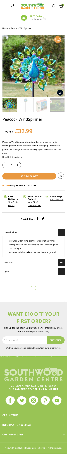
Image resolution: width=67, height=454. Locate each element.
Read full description (12, 157)
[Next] (60, 57)
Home (5, 28)
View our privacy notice (50, 348)
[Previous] (7, 57)
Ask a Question (56, 199)
